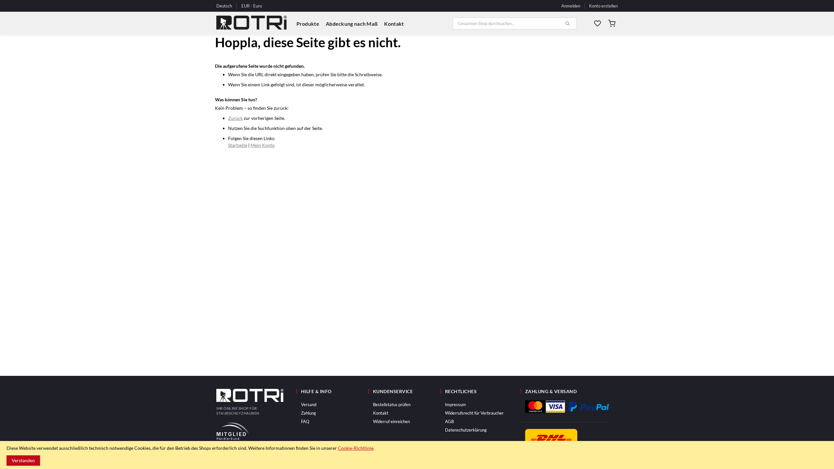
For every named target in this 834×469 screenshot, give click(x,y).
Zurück (235, 118)
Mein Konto (263, 145)
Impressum (455, 404)
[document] (417, 455)
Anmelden (570, 5)
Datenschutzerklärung (466, 430)
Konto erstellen (603, 5)
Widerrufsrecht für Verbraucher (474, 413)
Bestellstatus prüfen (391, 404)
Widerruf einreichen (391, 421)
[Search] (567, 23)
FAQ (305, 421)
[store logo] (251, 23)
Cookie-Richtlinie (355, 448)
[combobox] (515, 23)
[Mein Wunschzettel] (597, 23)
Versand (308, 404)
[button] (251, 6)
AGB (449, 421)
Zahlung (308, 413)
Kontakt (380, 413)
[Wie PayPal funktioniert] (588, 407)
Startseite (237, 145)
